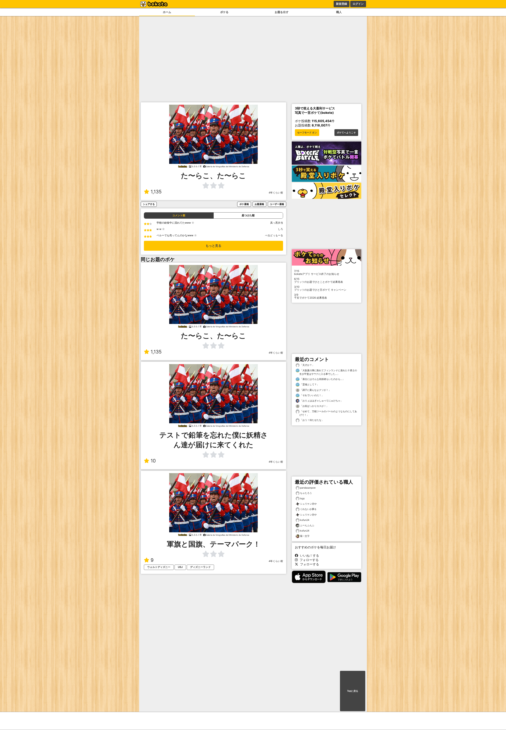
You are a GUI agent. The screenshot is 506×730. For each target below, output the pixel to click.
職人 (339, 12)
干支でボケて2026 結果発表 (310, 296)
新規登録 (341, 3)
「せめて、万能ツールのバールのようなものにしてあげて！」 (328, 413)
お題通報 (259, 204)
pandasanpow (308, 487)
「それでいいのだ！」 (311, 395)
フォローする (308, 560)
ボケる (224, 12)
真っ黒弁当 (276, 222)
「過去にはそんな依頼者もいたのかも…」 (322, 379)
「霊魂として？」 (309, 384)
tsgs (302, 498)
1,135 (156, 192)
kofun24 (304, 519)
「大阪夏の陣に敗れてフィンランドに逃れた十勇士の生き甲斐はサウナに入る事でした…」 (328, 372)
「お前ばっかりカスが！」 (314, 405)
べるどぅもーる (274, 235)
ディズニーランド (200, 567)
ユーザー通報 (277, 204)
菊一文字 (305, 535)
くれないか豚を (308, 509)
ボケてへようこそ (346, 132)
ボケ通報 (244, 204)
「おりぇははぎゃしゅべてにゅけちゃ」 (321, 400)
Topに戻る (352, 691)
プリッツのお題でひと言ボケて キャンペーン (320, 288)
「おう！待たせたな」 (311, 420)
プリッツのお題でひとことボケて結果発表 (318, 280)
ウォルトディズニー (158, 567)
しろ (280, 229)
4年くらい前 (276, 192)
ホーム (167, 12)
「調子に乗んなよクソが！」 (315, 389)
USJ (180, 567)
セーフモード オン (307, 132)
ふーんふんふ (307, 525)
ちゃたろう (306, 493)
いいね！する (308, 555)
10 (153, 461)
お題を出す (282, 12)
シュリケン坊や (308, 503)
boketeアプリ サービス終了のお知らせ (316, 272)
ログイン (358, 3)
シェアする (149, 204)
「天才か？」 (306, 365)
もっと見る (213, 245)
